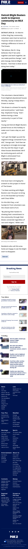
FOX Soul (15, 395)
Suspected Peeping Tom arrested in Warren (9, 321)
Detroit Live (4, 396)
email (18, 531)
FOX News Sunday (4, 406)
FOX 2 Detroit (12, 26)
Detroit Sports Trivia (4, 420)
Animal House (16, 426)
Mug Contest (4, 436)
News (3, 387)
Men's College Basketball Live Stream (16, 512)
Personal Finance (17, 481)
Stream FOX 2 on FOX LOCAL (17, 389)
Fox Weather (16, 424)
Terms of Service (15, 290)
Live (14, 387)
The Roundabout (5, 398)
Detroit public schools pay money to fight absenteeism (17, 340)
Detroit (17, 26)
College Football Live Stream (17, 500)
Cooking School (5, 440)
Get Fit (3, 441)
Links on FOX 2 (5, 447)
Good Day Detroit (5, 432)
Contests (3, 462)
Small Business (16, 486)
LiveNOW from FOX (16, 392)
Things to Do (4, 404)
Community (16, 464)
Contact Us (15, 457)
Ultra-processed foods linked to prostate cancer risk (9, 307)
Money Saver (4, 443)
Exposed (3, 489)
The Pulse (3, 390)
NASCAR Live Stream (16, 505)
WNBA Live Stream (15, 521)
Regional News (4, 494)
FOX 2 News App (17, 460)
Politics (3, 409)
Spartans (15, 440)
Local (2, 389)
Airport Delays (16, 422)
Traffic (14, 420)
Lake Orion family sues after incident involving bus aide (8, 328)
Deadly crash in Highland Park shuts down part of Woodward (17, 355)
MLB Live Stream (17, 502)
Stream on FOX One (16, 494)
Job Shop (15, 462)
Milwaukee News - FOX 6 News (5, 501)
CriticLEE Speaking (3, 457)
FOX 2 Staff (15, 455)
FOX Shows (4, 455)
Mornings (4, 430)
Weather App (16, 417)
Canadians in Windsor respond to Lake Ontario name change (9, 314)
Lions (14, 436)
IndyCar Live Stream (16, 508)
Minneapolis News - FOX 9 (4, 504)
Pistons (14, 441)
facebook (9, 531)
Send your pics (5, 415)
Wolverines (15, 438)
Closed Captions (17, 470)
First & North (16, 434)
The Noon (3, 434)
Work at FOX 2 (16, 458)
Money (15, 479)
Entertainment (6, 453)
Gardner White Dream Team (4, 485)
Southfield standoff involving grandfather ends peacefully (8, 300)
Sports (15, 430)
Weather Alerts (16, 419)
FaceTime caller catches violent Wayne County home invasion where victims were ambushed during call (17, 364)
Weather (16, 413)
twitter (12, 531)
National (3, 400)
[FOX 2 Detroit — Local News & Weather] (5, 2)
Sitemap (15, 475)
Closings (15, 415)
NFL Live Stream (17, 497)
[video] (23, 301)
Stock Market (16, 485)
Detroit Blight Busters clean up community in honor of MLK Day (13, 85)
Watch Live (20, 2)
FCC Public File (16, 466)
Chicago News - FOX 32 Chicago (5, 498)
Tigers (14, 443)
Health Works (4, 438)
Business (3, 402)
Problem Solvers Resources (17, 472)
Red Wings (15, 445)
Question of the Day (5, 417)
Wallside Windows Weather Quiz (5, 481)
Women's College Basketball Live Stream (17, 517)
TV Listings (4, 460)
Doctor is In (4, 445)
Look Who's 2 (4, 423)
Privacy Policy (15, 289)
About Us (16, 453)
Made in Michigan (5, 394)
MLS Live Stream (17, 523)
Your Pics (4, 413)
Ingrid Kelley (5, 26)
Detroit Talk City (5, 392)
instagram (15, 531)
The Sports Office (17, 432)
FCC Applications (17, 468)
